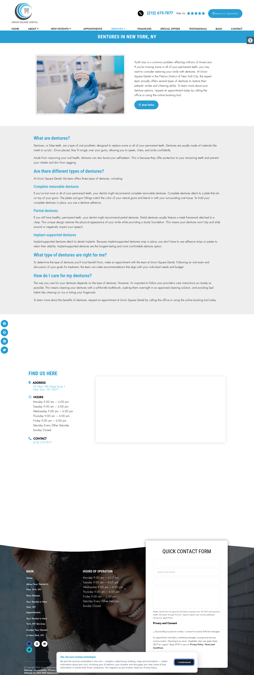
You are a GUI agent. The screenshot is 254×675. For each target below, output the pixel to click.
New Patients (60, 29)
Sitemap (28, 670)
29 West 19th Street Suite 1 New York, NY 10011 (49, 388)
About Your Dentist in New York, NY (37, 586)
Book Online (147, 105)
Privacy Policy (55, 670)
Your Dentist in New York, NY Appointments (36, 607)
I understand (184, 662)
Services (117, 29)
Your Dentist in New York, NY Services (36, 621)
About (32, 29)
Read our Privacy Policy (145, 667)
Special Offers (170, 29)
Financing (144, 29)
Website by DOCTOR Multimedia (41, 672)
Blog (219, 29)
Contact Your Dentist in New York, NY (36, 632)
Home (15, 29)
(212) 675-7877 (160, 13)
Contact (236, 29)
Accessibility (40, 670)
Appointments (92, 29)
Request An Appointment (226, 13)
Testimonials (198, 29)
